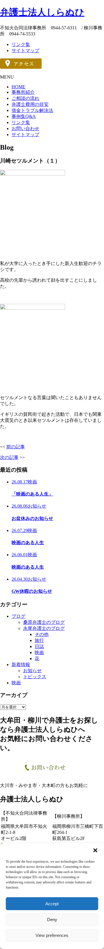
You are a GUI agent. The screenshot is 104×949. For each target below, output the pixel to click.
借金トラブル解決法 (32, 110)
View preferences (52, 935)
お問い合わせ (25, 128)
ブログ (18, 616)
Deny (52, 919)
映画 (39, 652)
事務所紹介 (23, 92)
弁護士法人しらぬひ (42, 12)
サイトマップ (25, 50)
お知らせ (32, 670)
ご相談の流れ (25, 98)
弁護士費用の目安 (30, 104)
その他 (42, 634)
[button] (95, 850)
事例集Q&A (24, 116)
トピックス (34, 676)
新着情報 (21, 664)
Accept (52, 903)
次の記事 (9, 457)
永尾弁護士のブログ (44, 628)
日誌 (39, 646)
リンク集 (21, 44)
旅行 (39, 640)
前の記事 (15, 446)
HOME (18, 86)
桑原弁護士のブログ (44, 622)
